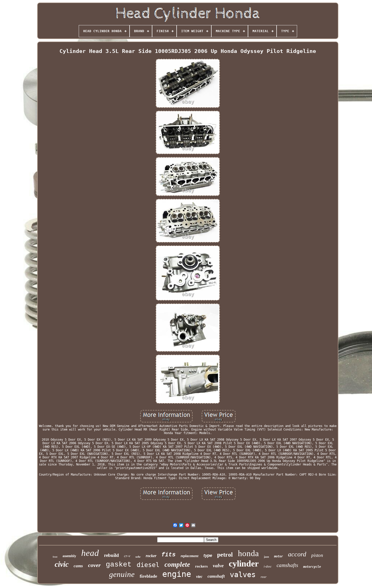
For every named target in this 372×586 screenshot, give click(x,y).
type (207, 555)
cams (78, 565)
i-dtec (268, 566)
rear (263, 577)
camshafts (287, 565)
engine (176, 574)
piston (317, 555)
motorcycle (312, 567)
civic (62, 564)
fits (168, 555)
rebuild (111, 555)
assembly (69, 556)
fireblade (148, 576)
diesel (148, 565)
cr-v (127, 556)
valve (218, 565)
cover (94, 565)
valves (243, 574)
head (90, 553)
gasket (119, 565)
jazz (266, 556)
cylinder (244, 563)
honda (248, 553)
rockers (201, 566)
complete (177, 564)
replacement (189, 556)
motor (278, 556)
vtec (199, 576)
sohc (138, 556)
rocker (151, 556)
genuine (122, 574)
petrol (225, 554)
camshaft (216, 576)
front (55, 556)
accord (297, 554)
